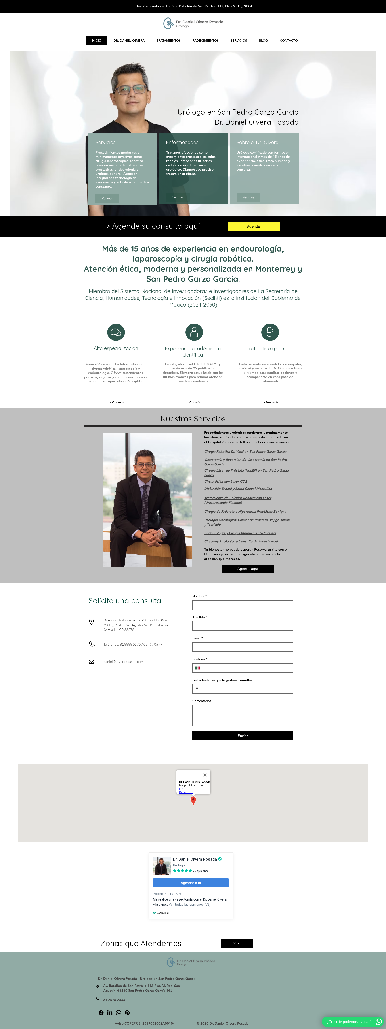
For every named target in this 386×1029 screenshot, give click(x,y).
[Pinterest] (127, 1013)
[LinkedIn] (110, 1013)
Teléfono (199, 659)
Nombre (199, 596)
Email (197, 638)
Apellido (199, 617)
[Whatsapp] (118, 1013)
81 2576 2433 (114, 1000)
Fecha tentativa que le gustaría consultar (222, 680)
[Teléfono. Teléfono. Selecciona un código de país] (199, 668)
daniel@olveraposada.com (123, 661)
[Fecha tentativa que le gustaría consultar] (197, 689)
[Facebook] (101, 1013)
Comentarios (201, 701)
